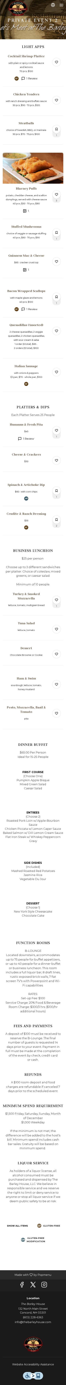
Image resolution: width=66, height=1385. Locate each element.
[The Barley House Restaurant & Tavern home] (18, 8)
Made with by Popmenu (27, 1274)
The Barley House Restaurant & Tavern (33, 1344)
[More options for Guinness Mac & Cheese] (56, 261)
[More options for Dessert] (56, 654)
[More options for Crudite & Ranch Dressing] (56, 520)
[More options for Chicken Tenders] (56, 100)
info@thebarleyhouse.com (33, 1322)
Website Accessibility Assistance (33, 1364)
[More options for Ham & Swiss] (56, 684)
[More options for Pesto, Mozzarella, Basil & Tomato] (56, 713)
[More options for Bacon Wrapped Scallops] (56, 297)
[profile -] (53, 5)
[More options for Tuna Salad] (56, 629)
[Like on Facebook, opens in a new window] (22, 1285)
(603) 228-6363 (33, 1317)
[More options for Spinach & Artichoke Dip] (56, 491)
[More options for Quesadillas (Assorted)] (56, 331)
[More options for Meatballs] (56, 129)
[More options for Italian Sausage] (56, 372)
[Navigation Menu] (61, 5)
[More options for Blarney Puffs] (56, 194)
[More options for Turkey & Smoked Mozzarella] (56, 600)
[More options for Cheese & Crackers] (56, 460)
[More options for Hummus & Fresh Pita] (56, 430)
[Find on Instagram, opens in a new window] (44, 1285)
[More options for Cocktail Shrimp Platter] (56, 62)
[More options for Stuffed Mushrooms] (56, 233)
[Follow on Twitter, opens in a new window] (33, 1285)
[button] (33, 70)
